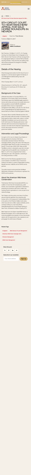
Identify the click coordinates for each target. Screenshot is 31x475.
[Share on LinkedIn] (12, 250)
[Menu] (28, 8)
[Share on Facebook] (8, 250)
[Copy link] (16, 250)
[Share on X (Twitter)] (4, 250)
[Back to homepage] (6, 8)
